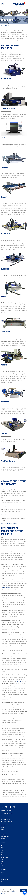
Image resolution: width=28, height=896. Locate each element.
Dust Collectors (3, 838)
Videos (2, 861)
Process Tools (3, 831)
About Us (2, 872)
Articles (2, 865)
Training (2, 850)
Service (2, 845)
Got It (23, 891)
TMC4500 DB (5, 269)
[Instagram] (14, 807)
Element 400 (4, 167)
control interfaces (6, 587)
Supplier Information (4, 879)
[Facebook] (2, 807)
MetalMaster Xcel (6, 234)
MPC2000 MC (5, 402)
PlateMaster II (5, 332)
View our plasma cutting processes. (9, 506)
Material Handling (4, 832)
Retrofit (2, 852)
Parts (2, 847)
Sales (2, 877)
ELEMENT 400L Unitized (8, 108)
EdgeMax (4, 433)
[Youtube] (6, 807)
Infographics (3, 867)
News (2, 875)
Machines (2, 827)
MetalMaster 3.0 (6, 79)
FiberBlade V (5, 138)
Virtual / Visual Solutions (5, 836)
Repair (2, 854)
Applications (3, 849)
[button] (2, 4)
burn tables (18, 681)
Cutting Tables (3, 834)
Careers (2, 874)
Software (2, 829)
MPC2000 (4, 365)
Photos (2, 863)
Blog (1, 881)
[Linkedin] (10, 807)
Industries (2, 840)
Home (2, 25)
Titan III (3, 297)
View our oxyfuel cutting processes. (9, 523)
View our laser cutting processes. (9, 515)
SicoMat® (4, 197)
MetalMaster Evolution (8, 461)
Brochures (2, 859)
